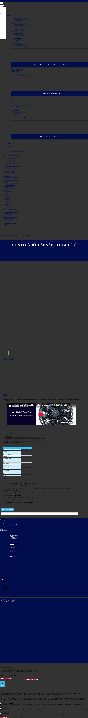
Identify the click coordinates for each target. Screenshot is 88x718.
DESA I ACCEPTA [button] (4, 717)
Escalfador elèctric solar (19, 25)
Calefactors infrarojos (18, 35)
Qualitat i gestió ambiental (16, 69)
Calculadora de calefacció (16, 97)
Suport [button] (6, 96)
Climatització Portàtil (18, 33)
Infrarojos (12, 550)
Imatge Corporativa (18, 72)
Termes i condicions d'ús (13, 600)
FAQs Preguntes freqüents (4, 523)
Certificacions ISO (18, 74)
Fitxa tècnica (7, 357)
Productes (6, 235)
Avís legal (1, 600)
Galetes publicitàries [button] (4, 712)
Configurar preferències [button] (5, 678)
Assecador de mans (18, 38)
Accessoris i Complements (16, 39)
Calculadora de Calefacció (5, 519)
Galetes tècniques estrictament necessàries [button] (9, 695)
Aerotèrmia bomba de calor (20, 26)
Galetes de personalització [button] (5, 702)
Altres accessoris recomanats (20, 41)
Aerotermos (12, 554)
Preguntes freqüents (18, 112)
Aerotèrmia (16, 110)
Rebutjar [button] (27, 679)
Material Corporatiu (15, 71)
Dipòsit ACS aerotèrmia (19, 30)
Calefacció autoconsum (14, 542)
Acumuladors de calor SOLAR (20, 20)
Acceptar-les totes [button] (34, 679)
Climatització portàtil (15, 43)
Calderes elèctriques (13, 537)
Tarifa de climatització (9, 359)
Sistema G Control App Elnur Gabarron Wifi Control (9, 524)
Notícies (6, 141)
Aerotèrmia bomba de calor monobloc (22, 24)
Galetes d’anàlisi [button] (3, 707)
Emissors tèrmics (17, 21)
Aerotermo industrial (18, 34)
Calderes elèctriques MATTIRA (21, 19)
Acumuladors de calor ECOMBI (21, 18)
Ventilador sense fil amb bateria (20, 46)
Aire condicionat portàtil (19, 44)
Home (1, 235)
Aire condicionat (17, 108)
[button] (2, 6)
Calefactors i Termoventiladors (20, 36)
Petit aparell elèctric (15, 31)
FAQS (12, 111)
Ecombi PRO (12, 536)
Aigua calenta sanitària (16, 28)
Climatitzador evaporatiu (19, 45)
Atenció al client (3, 520)
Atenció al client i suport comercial (21, 105)
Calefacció (13, 17)
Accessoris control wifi (19, 40)
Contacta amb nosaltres (7, 509)
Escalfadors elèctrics (18, 29)
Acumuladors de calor (14, 535)
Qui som (1, 528)
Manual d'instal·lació (8, 358)
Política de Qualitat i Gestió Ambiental (22, 75)
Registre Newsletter (3, 530)
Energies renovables (15, 23)
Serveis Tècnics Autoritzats (17, 106)
